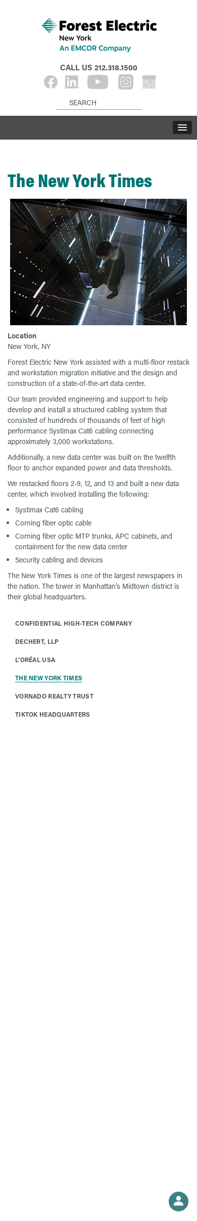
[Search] (58, 95)
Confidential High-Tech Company (73, 623)
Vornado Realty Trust (54, 696)
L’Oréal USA (35, 660)
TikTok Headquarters (52, 714)
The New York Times (48, 678)
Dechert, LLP (37, 641)
